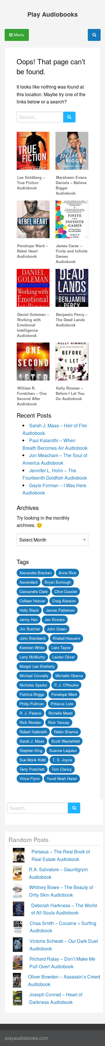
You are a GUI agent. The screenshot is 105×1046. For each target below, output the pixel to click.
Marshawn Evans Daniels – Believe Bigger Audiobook (71, 185)
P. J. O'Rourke (66, 685)
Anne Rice (67, 572)
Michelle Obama (69, 675)
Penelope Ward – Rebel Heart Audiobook (32, 251)
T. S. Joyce (62, 760)
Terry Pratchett (32, 769)
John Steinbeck (33, 638)
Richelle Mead (60, 713)
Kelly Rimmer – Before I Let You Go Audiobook (70, 393)
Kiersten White (32, 647)
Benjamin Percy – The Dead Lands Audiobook (72, 320)
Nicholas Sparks (33, 685)
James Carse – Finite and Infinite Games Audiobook (72, 253)
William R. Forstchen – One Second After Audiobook (32, 396)
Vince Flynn (30, 778)
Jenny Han (29, 619)
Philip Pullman (32, 703)
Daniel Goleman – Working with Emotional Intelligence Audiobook (33, 325)
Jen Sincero (55, 619)
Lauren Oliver (63, 657)
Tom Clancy (62, 769)
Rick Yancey (58, 722)
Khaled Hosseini (66, 638)
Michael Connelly (34, 675)
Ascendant (29, 582)
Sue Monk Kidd (33, 760)
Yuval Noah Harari (62, 778)
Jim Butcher (30, 629)
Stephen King (31, 750)
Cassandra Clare (34, 591)
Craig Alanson (64, 601)
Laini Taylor (61, 647)
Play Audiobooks (52, 14)
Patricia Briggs (32, 694)
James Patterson (60, 610)
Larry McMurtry (32, 657)
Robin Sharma (66, 731)
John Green (56, 629)
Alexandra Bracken (36, 572)
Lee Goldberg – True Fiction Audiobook (31, 183)
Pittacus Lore (62, 703)
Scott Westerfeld (65, 741)
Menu (18, 34)
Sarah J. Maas (32, 741)
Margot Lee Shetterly (37, 666)
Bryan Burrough (58, 582)
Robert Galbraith (33, 731)
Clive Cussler (66, 591)
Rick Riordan (30, 722)
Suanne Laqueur (63, 750)
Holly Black (29, 610)
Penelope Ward (64, 694)
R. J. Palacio (30, 713)
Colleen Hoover (32, 601)
